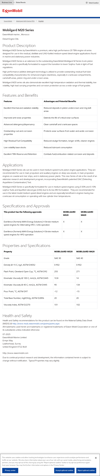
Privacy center (10, 470)
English (41, 21)
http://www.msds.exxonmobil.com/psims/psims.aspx (35, 323)
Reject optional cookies (86, 470)
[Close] (96, 458)
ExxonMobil (8, 21)
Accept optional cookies (64, 470)
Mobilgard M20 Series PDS (25, 21)
